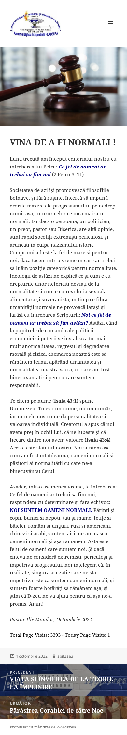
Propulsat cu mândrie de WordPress (43, 727)
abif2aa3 (65, 656)
